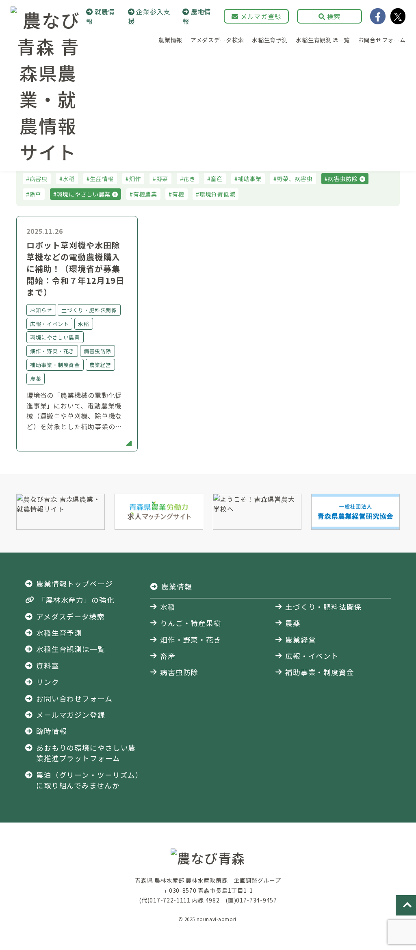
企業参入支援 (149, 16)
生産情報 (102, 179)
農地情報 (196, 16)
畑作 (135, 179)
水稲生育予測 (270, 40)
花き (189, 179)
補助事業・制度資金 (319, 672)
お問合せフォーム (382, 40)
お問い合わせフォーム (74, 698)
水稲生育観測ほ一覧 (322, 40)
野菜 (162, 179)
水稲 (68, 179)
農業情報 (170, 40)
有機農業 (145, 194)
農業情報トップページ (74, 584)
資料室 (47, 666)
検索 (333, 16)
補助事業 (250, 179)
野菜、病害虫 (295, 179)
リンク (47, 682)
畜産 (216, 179)
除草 (35, 194)
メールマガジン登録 (70, 715)
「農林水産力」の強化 (76, 600)
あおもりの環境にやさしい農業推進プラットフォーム (86, 753)
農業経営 (300, 640)
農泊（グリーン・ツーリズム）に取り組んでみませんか (87, 780)
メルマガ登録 (260, 16)
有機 (178, 194)
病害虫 (39, 179)
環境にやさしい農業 (84, 194)
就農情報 (100, 16)
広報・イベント (312, 656)
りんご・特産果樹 (190, 623)
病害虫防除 (343, 179)
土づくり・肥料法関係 (323, 607)
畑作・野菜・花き (190, 640)
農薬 (293, 623)
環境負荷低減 (217, 194)
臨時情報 (51, 731)
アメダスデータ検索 (217, 40)
